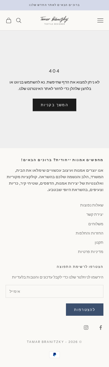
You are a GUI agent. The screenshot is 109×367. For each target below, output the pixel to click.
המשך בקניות (54, 105)
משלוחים (95, 223)
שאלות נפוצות (91, 205)
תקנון (99, 242)
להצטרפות (84, 309)
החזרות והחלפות (89, 233)
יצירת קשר (94, 214)
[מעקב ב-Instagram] (86, 327)
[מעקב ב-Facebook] (100, 327)
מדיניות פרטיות (90, 251)
